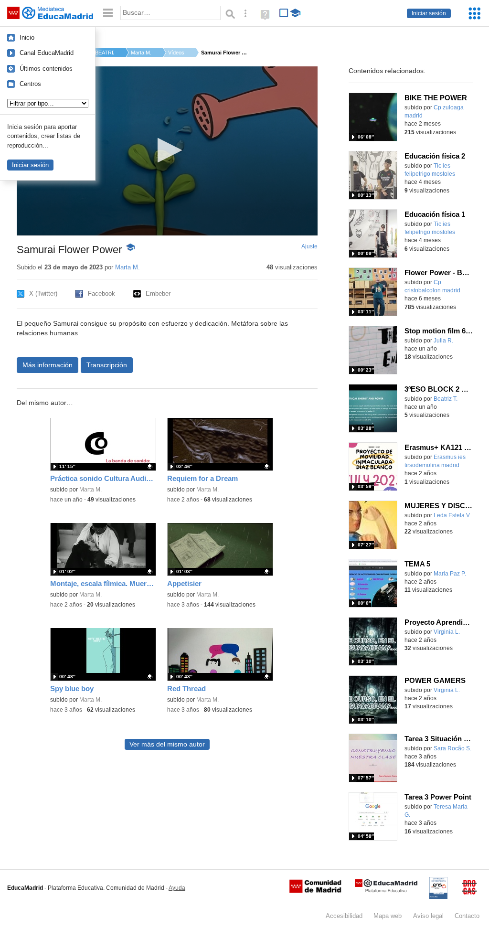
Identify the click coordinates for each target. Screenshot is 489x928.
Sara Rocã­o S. (452, 748)
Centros (30, 83)
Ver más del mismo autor (167, 744)
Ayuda (177, 888)
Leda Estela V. (452, 515)
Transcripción (106, 365)
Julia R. (443, 340)
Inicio (27, 37)
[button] (167, 150)
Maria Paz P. (450, 573)
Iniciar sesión (429, 13)
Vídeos (176, 52)
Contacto (467, 915)
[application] (167, 150)
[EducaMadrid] (386, 890)
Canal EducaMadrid (47, 52)
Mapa (387, 915)
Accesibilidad (344, 915)
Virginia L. (447, 632)
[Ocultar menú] (108, 13)
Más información (47, 365)
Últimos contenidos (46, 68)
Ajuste (309, 246)
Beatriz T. (445, 399)
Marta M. (141, 52)
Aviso (428, 915)
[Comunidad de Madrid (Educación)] (315, 891)
